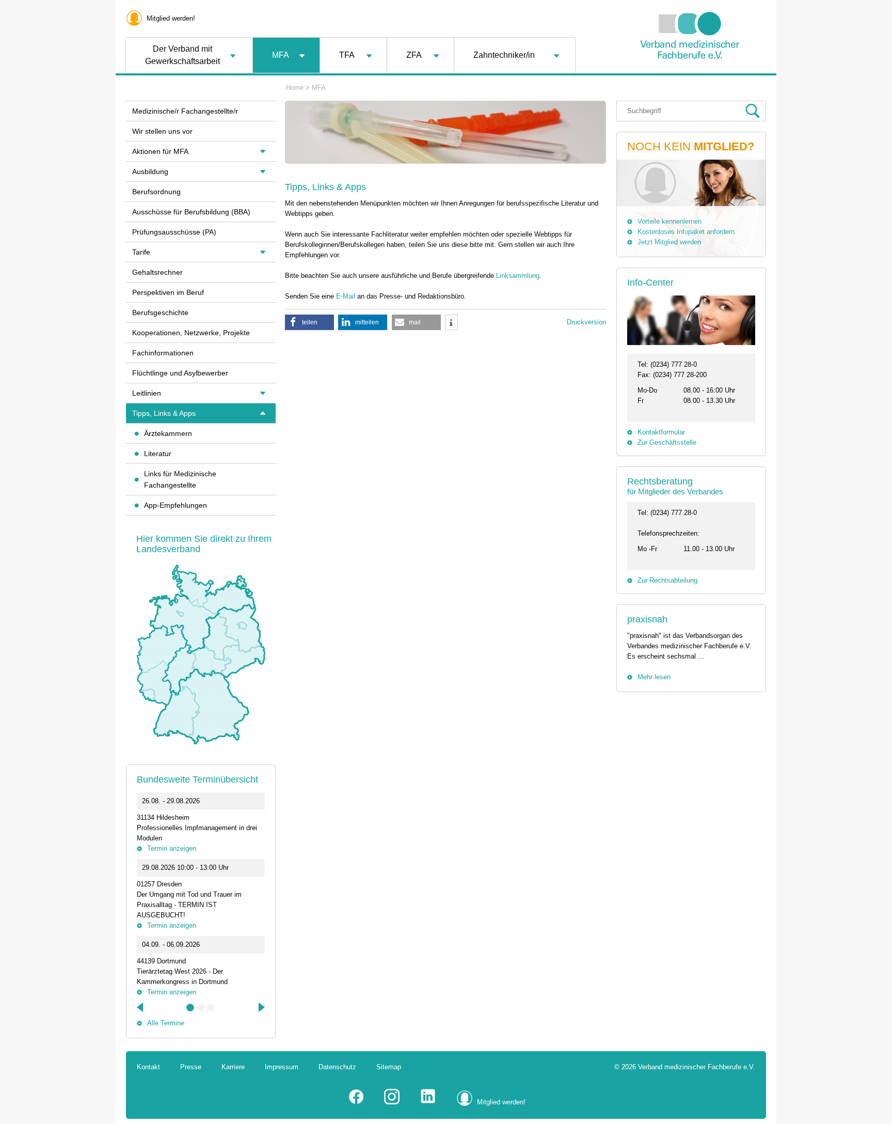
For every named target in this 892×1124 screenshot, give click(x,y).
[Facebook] (356, 1102)
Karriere (233, 1067)
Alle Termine (165, 1023)
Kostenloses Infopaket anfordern (686, 232)
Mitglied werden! (171, 18)
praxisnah (647, 619)
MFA (280, 55)
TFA (347, 55)
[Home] (690, 84)
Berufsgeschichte (160, 312)
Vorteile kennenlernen (670, 221)
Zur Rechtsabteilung (667, 580)
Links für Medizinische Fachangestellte (180, 479)
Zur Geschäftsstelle (667, 442)
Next (260, 1007)
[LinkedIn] (428, 1102)
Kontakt (148, 1067)
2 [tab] (201, 1008)
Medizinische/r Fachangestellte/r (185, 111)
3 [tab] (211, 1008)
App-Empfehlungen (175, 505)
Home (295, 87)
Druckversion (586, 322)
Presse (190, 1067)
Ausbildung (150, 171)
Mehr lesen (654, 677)
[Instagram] (392, 1102)
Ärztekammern (168, 433)
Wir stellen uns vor (162, 131)
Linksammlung (517, 275)
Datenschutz (337, 1067)
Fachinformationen (163, 353)
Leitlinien (146, 393)
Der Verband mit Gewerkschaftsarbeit (182, 55)
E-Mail (345, 296)
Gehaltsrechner (157, 272)
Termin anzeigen (171, 848)
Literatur (157, 453)
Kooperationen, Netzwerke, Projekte (191, 333)
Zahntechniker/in (504, 55)
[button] (309, 322)
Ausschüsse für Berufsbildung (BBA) (191, 212)
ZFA (414, 55)
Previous (141, 1007)
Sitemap (388, 1067)
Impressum (281, 1067)
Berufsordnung (156, 192)
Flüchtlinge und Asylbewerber (180, 373)
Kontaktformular (661, 432)
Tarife (141, 252)
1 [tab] (190, 1008)
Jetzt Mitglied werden (669, 242)
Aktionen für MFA (160, 151)
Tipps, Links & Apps (164, 413)
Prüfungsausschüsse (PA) (174, 232)
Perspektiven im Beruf (168, 292)
